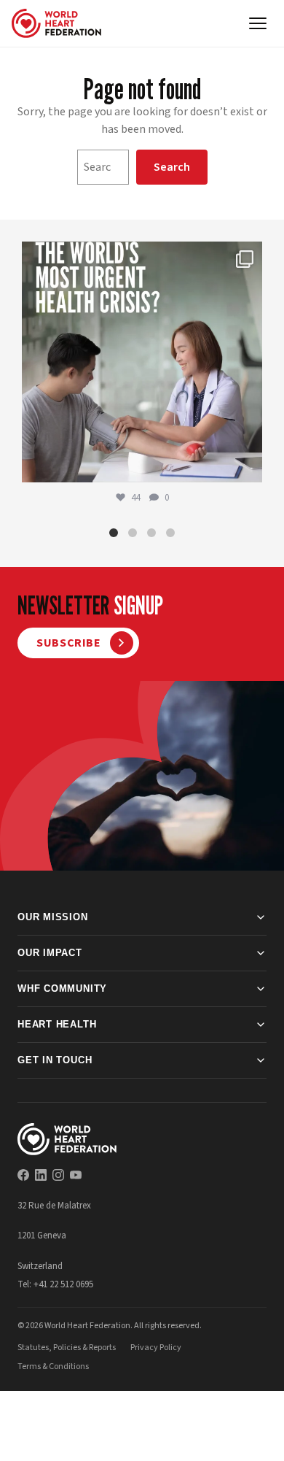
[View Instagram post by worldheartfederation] (247, 464)
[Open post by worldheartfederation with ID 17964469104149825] (142, 362)
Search (172, 167)
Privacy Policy (155, 1347)
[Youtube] (76, 1175)
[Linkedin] (41, 1175)
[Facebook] (23, 1175)
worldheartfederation (140, 256)
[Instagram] (58, 1175)
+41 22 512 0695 (63, 1284)
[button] (113, 533)
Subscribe (68, 643)
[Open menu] (257, 23)
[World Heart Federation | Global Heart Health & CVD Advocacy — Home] (56, 23)
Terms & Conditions (53, 1366)
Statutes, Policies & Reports (66, 1347)
